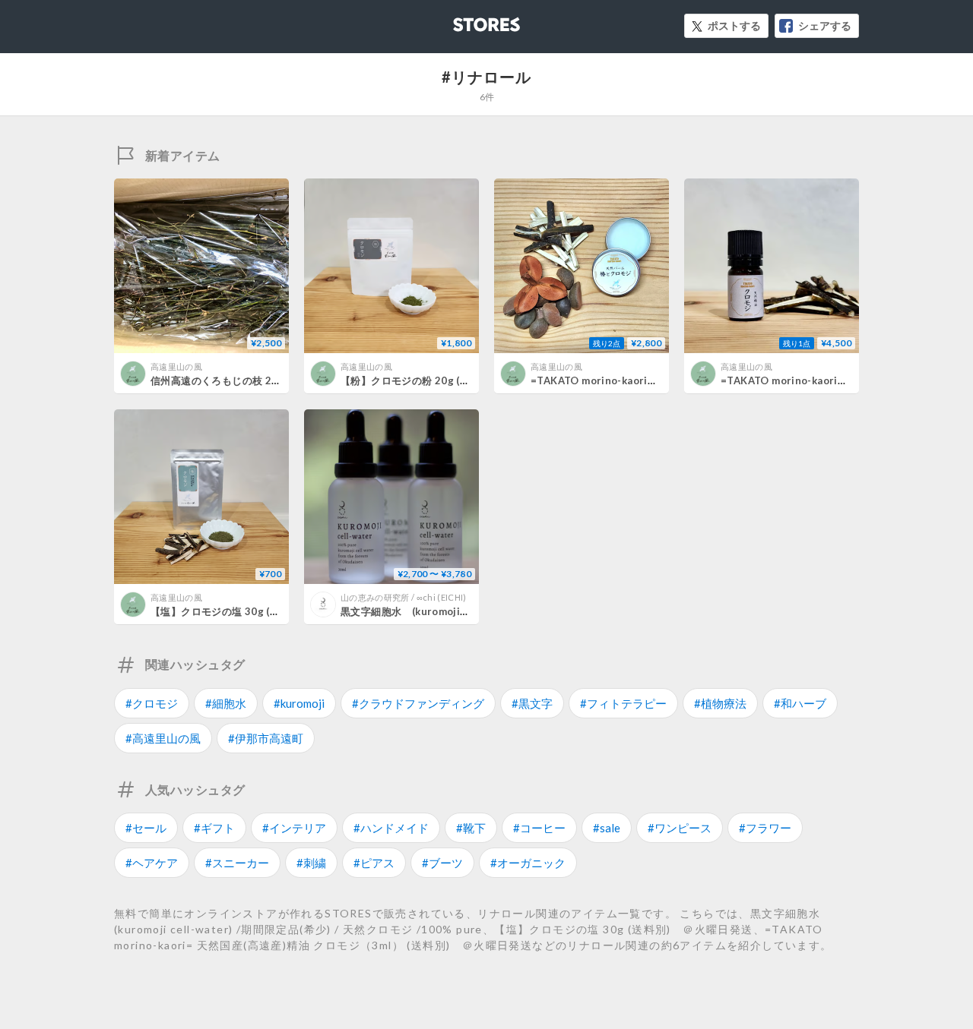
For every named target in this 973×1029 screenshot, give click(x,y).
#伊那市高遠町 (265, 738)
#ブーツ (442, 863)
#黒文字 (532, 703)
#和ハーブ (800, 703)
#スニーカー (237, 863)
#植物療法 (720, 703)
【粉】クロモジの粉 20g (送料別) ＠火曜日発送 (453, 380)
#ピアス (374, 863)
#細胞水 (225, 703)
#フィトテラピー (623, 703)
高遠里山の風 (176, 366)
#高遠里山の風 (163, 738)
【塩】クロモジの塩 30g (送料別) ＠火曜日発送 (263, 611)
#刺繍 (311, 863)
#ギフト (214, 828)
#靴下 (471, 828)
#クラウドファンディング (418, 703)
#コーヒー (539, 828)
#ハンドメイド (391, 828)
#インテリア (294, 828)
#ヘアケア (151, 863)
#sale (606, 828)
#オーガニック (528, 863)
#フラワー (765, 828)
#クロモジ (151, 703)
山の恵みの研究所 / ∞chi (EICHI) (404, 597)
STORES (461, 20)
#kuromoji (299, 703)
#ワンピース (680, 828)
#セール (145, 828)
